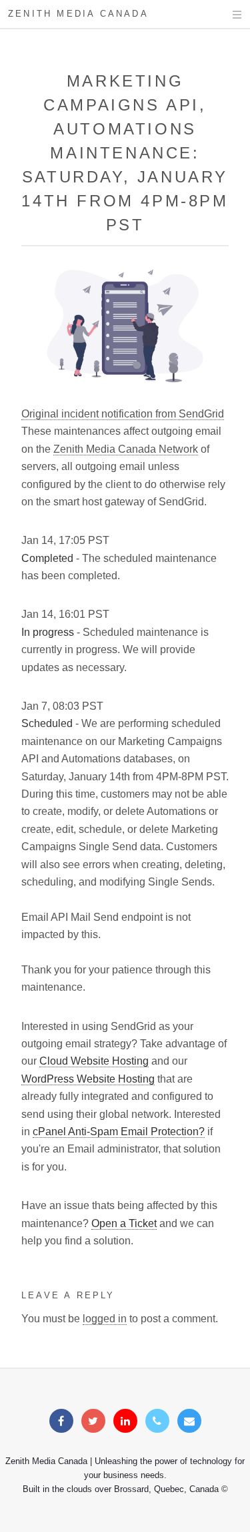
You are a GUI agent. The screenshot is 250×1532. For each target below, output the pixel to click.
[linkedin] (125, 1421)
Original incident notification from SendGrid (122, 413)
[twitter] (93, 1421)
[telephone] (157, 1421)
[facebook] (61, 1421)
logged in (105, 1318)
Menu (224, 14)
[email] (189, 1421)
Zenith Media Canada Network (125, 449)
